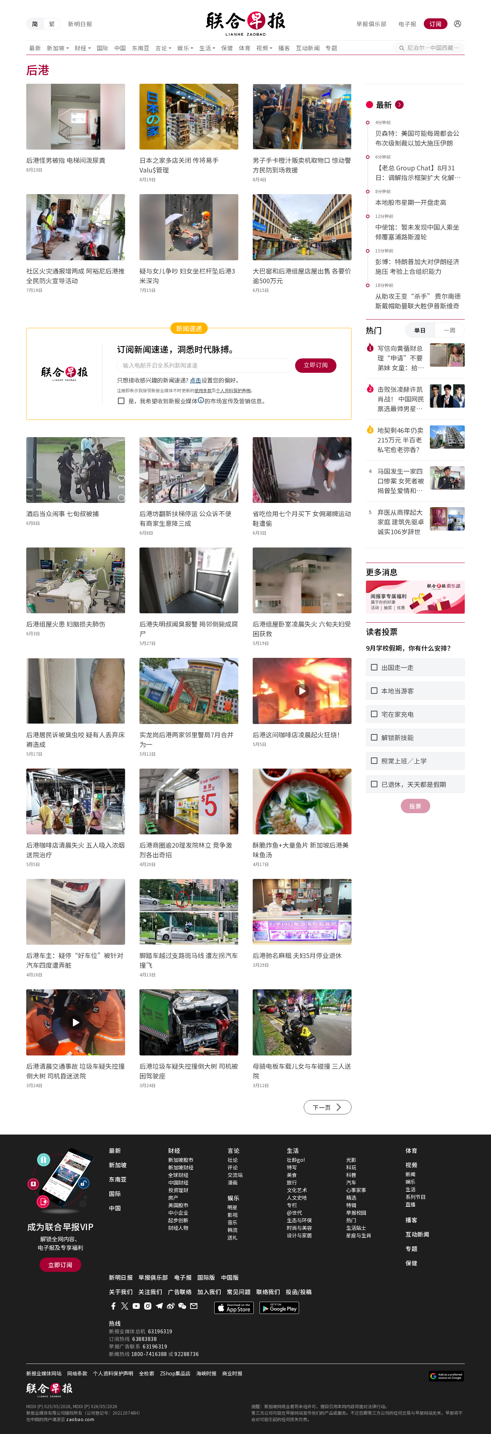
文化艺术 (297, 1190)
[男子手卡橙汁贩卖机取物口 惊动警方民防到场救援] (302, 117)
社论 (233, 1159)
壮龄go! (296, 1159)
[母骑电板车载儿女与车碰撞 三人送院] (302, 1022)
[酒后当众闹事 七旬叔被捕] (75, 470)
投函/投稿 (299, 1291)
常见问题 (239, 1291)
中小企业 (178, 1212)
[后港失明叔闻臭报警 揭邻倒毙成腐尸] (188, 580)
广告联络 (180, 1291)
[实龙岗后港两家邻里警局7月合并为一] (188, 691)
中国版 (230, 1277)
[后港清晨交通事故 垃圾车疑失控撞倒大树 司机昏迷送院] (75, 1022)
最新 (35, 47)
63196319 (160, 1331)
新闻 (410, 1174)
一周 (450, 330)
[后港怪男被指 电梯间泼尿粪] (75, 117)
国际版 (206, 1277)
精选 (351, 1197)
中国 (120, 47)
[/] (246, 24)
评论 (233, 1167)
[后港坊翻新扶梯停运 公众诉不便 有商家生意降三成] (188, 470)
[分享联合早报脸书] (113, 1306)
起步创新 (178, 1220)
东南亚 (141, 47)
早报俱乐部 (371, 23)
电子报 (407, 23)
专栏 (292, 1205)
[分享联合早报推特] (124, 1306)
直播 (410, 1204)
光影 (351, 1159)
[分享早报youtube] (136, 1306)
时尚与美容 (299, 1227)
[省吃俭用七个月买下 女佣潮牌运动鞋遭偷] (302, 470)
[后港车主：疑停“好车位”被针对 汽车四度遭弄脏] (75, 912)
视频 (262, 47)
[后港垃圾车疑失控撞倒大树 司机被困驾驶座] (188, 1022)
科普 (351, 1174)
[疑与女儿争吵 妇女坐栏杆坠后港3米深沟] (188, 227)
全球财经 (178, 1174)
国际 (103, 47)
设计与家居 (299, 1235)
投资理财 (178, 1190)
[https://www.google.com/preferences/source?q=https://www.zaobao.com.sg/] (446, 1376)
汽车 (351, 1182)
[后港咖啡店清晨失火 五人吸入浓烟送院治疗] (75, 801)
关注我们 (150, 1291)
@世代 (294, 1212)
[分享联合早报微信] (182, 1306)
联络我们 (268, 1291)
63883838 (144, 1338)
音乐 (233, 1222)
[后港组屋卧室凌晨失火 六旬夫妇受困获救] (302, 580)
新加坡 (56, 47)
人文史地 (297, 1197)
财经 (81, 47)
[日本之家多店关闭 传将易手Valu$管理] (188, 117)
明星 (233, 1207)
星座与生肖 (358, 1235)
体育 (245, 47)
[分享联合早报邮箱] (193, 1306)
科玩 (351, 1167)
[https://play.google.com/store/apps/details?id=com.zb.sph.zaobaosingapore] (279, 1308)
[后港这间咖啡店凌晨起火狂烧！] (302, 691)
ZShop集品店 (175, 1373)
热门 (351, 1220)
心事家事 (356, 1190)
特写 (292, 1167)
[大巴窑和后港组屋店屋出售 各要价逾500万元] (302, 227)
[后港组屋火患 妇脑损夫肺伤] (75, 580)
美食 (292, 1174)
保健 (227, 47)
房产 (173, 1197)
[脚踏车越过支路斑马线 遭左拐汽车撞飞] (188, 912)
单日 (420, 330)
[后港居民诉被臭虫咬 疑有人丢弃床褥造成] (75, 691)
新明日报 (80, 23)
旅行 (292, 1182)
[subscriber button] (457, 23)
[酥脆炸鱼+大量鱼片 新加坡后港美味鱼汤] (302, 801)
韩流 (233, 1229)
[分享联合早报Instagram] (147, 1306)
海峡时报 (206, 1373)
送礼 (233, 1237)
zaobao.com (80, 1419)
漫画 (233, 1182)
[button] (457, 24)
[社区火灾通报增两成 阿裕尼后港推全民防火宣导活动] (75, 227)
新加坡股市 (180, 1159)
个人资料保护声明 (113, 1373)
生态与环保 (299, 1220)
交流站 (235, 1174)
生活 (205, 47)
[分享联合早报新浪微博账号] (170, 1306)
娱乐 (183, 47)
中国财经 (178, 1182)
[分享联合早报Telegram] (159, 1306)
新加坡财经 (180, 1167)
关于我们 (121, 1291)
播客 (284, 47)
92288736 (186, 1353)
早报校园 (356, 1212)
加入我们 (209, 1291)
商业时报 (232, 1373)
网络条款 (77, 1373)
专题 (331, 47)
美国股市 (178, 1205)
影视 (233, 1214)
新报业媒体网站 (43, 1373)
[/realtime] (399, 104)
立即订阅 (60, 1264)
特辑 (351, 1205)
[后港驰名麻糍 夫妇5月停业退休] (302, 912)
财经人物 (178, 1227)
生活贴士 (356, 1227)
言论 (161, 47)
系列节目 (415, 1196)
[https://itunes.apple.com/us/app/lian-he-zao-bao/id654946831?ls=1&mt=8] (234, 1308)
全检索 (146, 1373)
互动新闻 (308, 47)
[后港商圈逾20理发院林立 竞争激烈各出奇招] (188, 801)
